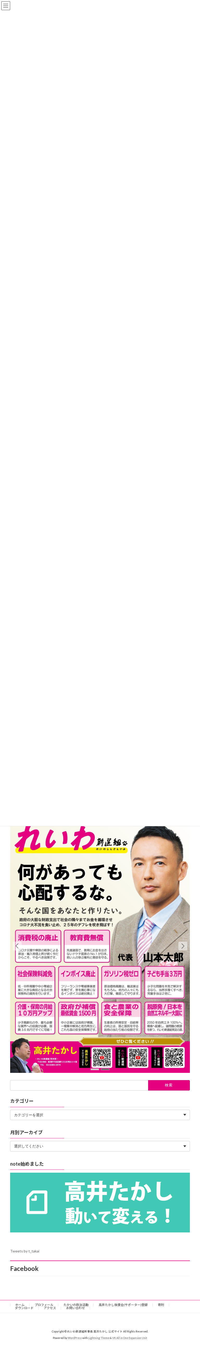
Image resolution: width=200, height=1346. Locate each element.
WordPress (75, 1338)
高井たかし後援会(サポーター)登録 (123, 1305)
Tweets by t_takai (24, 1251)
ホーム (19, 1305)
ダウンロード (24, 1308)
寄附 (161, 1305)
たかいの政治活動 (76, 1305)
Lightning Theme (98, 1338)
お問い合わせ (75, 1308)
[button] (182, 946)
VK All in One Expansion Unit (129, 1338)
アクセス (50, 1308)
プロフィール (44, 1305)
